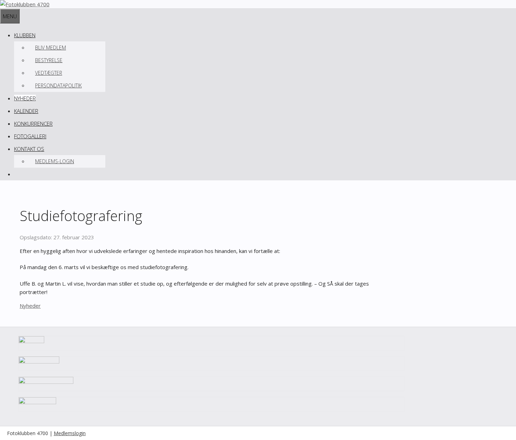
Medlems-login (54, 161)
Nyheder (25, 98)
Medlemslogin (70, 433)
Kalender (26, 110)
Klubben (24, 35)
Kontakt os (29, 148)
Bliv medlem (50, 47)
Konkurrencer (33, 123)
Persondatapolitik (58, 85)
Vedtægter (48, 72)
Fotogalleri (30, 136)
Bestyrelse (48, 60)
